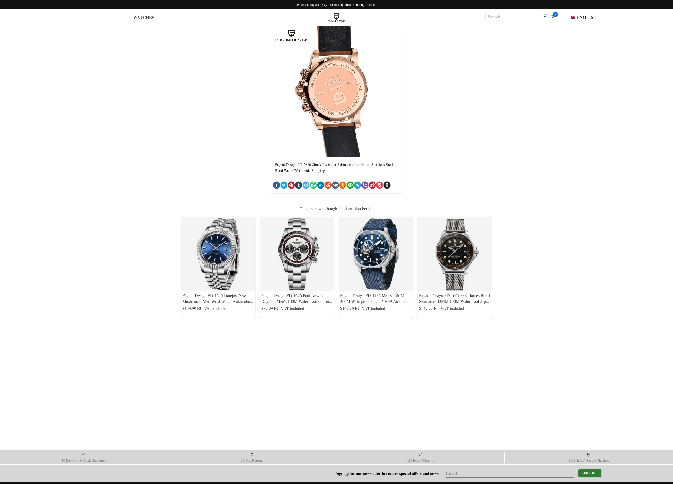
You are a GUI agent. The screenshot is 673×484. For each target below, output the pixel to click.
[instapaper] (387, 186)
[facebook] (276, 186)
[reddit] (328, 186)
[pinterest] (291, 186)
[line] (350, 186)
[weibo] (372, 186)
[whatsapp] (313, 186)
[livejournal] (357, 186)
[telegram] (306, 186)
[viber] (365, 186)
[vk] (335, 186)
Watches (143, 17)
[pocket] (379, 186)
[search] (545, 16)
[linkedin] (320, 186)
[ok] (342, 186)
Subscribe (590, 473)
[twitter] (284, 186)
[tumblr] (298, 186)
